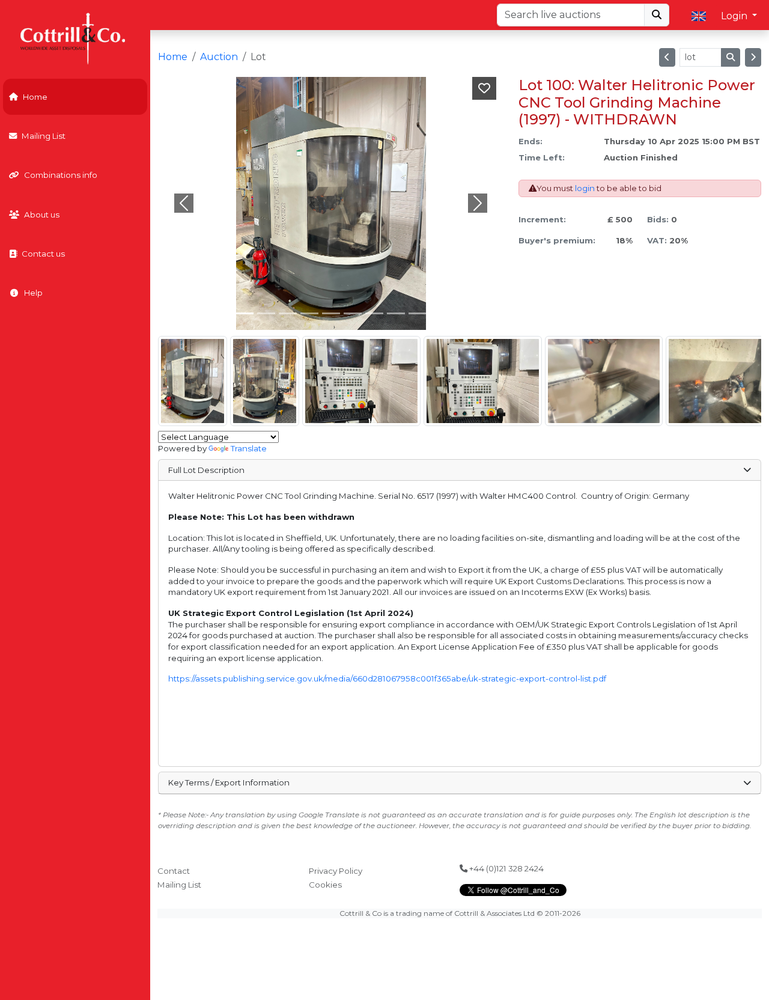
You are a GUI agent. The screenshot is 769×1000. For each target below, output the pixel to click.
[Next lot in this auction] (753, 57)
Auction (219, 56)
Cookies (325, 884)
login (585, 188)
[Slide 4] (331, 313)
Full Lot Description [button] (206, 470)
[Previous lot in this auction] (667, 57)
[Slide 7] (396, 313)
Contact (173, 871)
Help (33, 292)
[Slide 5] (353, 313)
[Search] (656, 15)
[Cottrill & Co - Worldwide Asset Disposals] (75, 37)
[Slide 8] (418, 313)
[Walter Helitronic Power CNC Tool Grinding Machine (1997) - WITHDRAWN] (192, 381)
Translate (249, 448)
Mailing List (43, 136)
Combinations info (60, 175)
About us (41, 214)
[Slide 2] (288, 313)
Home (35, 97)
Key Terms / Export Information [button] (229, 782)
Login (735, 16)
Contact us (43, 253)
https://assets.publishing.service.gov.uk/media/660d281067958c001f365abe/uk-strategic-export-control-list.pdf (387, 678)
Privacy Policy (335, 871)
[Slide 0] (245, 313)
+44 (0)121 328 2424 (505, 868)
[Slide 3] (309, 313)
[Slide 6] (374, 313)
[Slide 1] (266, 313)
